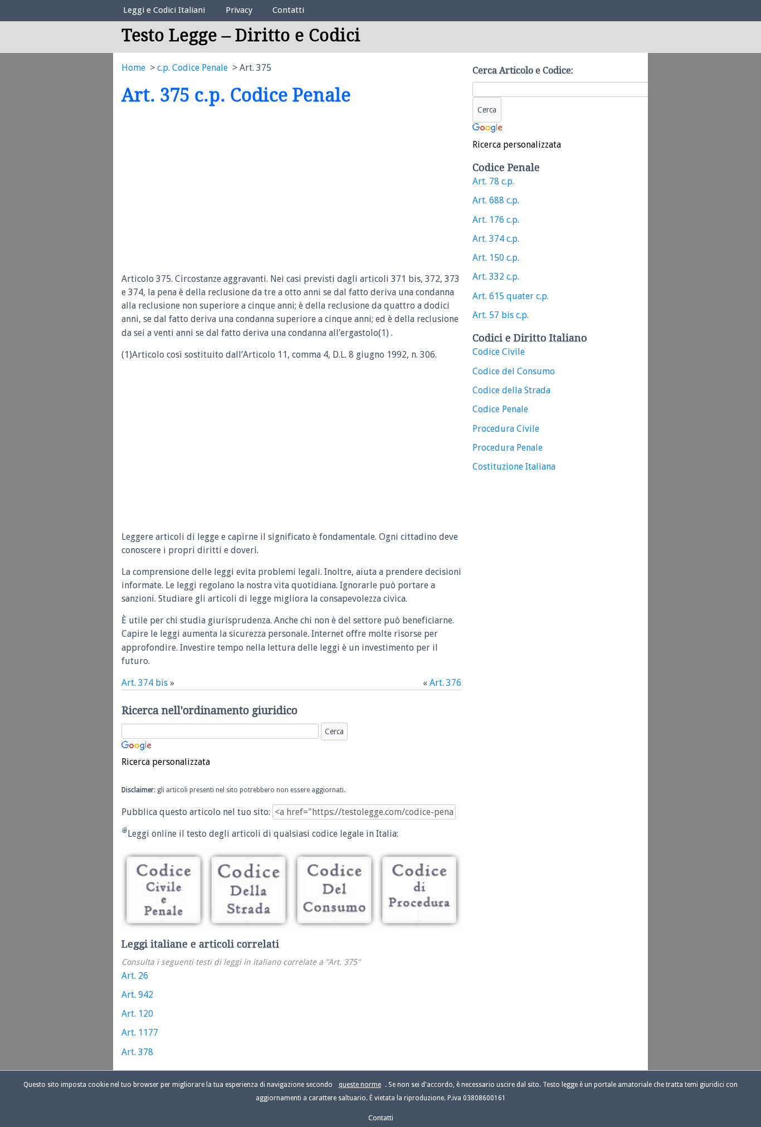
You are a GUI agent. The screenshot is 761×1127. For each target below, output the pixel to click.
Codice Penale (500, 409)
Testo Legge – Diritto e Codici (240, 35)
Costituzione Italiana (513, 466)
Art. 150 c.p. (495, 257)
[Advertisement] (215, 190)
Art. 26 (134, 975)
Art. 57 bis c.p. (500, 315)
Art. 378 (137, 1052)
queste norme (360, 1085)
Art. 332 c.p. (495, 276)
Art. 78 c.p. (493, 181)
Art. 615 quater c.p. (510, 296)
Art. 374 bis (144, 682)
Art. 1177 (139, 1032)
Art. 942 (137, 994)
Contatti (288, 10)
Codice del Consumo (513, 371)
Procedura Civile (505, 428)
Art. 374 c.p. (495, 238)
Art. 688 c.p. (495, 200)
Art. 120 (137, 1013)
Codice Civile (498, 352)
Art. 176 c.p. (495, 219)
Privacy (239, 10)
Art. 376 (445, 682)
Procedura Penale (507, 447)
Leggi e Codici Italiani (164, 10)
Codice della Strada (511, 390)
